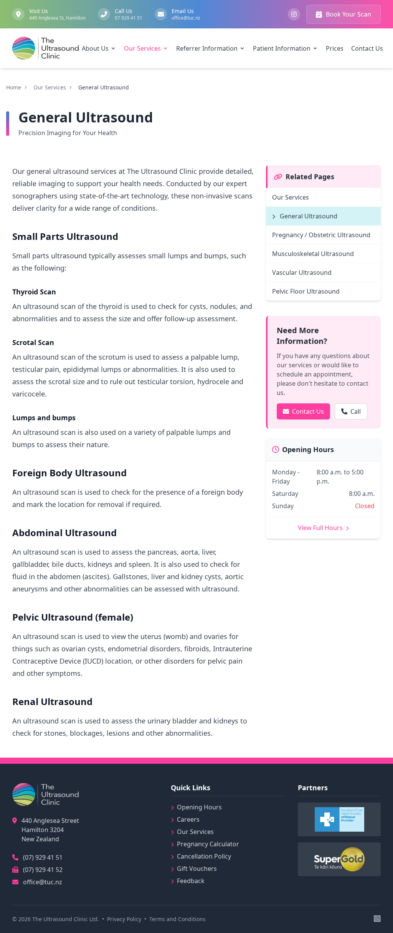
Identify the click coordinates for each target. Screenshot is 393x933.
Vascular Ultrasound (302, 272)
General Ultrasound (307, 216)
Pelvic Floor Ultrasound (306, 291)
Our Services (49, 87)
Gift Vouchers (197, 868)
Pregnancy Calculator (208, 844)
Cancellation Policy (204, 856)
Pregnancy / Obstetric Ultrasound (321, 235)
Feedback (191, 881)
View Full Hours (321, 527)
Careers (188, 819)
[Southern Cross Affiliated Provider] (339, 819)
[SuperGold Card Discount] (339, 859)
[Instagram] (294, 14)
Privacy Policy (124, 919)
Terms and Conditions (177, 919)
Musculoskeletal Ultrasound (313, 253)
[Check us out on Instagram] (377, 919)
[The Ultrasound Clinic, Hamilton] (45, 48)
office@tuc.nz (42, 882)
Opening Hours (199, 807)
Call (355, 411)
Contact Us (308, 411)
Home (13, 87)
